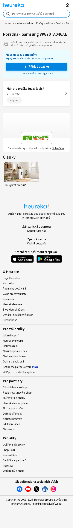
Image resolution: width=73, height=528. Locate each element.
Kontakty (8, 283)
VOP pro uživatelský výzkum (19, 372)
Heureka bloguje (12, 304)
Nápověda (9, 429)
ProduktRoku (10, 455)
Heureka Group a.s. (45, 500)
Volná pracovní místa (15, 294)
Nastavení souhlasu (14, 356)
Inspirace (8, 466)
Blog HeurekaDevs (14, 310)
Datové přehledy (12, 414)
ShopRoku (9, 450)
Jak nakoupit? (11, 336)
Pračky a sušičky (44, 23)
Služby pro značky (13, 409)
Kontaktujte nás (36, 231)
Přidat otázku (39, 66)
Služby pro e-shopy (14, 398)
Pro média (8, 299)
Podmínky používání (14, 289)
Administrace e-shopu (15, 387)
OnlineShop (58, 148)
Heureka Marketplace (15, 403)
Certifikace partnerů (14, 460)
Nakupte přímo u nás (15, 351)
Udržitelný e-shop (13, 471)
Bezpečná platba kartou (17, 367)
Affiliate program (12, 419)
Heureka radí (10, 346)
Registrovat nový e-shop (17, 393)
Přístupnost (10, 320)
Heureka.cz (8, 23)
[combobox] (36, 14)
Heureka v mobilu (13, 341)
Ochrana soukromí (13, 362)
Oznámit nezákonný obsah (18, 315)
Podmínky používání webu (46, 504)
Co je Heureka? (11, 278)
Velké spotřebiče (25, 23)
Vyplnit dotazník (36, 244)
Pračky (59, 23)
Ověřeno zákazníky (14, 445)
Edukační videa (11, 424)
